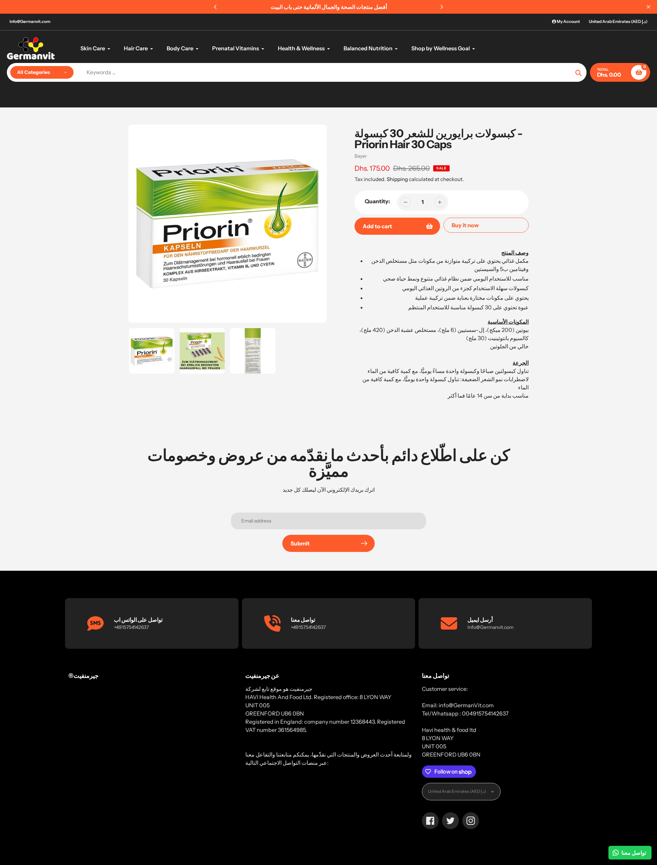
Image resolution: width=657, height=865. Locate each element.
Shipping (397, 179)
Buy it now (465, 225)
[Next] (441, 6)
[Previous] (215, 6)
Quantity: (377, 201)
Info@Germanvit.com (30, 21)
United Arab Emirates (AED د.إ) (618, 21)
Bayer (361, 156)
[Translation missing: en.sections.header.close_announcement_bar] (648, 6)
